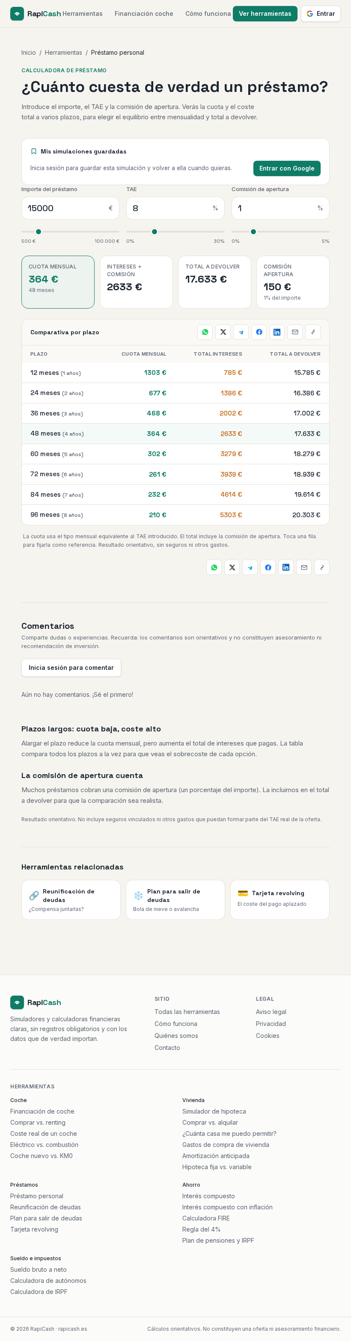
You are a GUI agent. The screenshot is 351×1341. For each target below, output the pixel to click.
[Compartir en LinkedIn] (277, 332)
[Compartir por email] (295, 332)
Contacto (167, 1047)
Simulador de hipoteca (214, 1111)
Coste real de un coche (43, 1133)
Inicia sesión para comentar (71, 667)
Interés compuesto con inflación (227, 1207)
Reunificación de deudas (45, 1207)
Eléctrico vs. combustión (44, 1144)
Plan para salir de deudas (46, 1218)
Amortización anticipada (216, 1155)
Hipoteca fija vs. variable (217, 1166)
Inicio (28, 52)
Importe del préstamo (49, 189)
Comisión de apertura (260, 189)
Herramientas (82, 13)
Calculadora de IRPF (39, 1291)
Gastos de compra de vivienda (225, 1144)
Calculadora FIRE (206, 1218)
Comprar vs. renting (37, 1122)
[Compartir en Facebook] (259, 332)
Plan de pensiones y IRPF (218, 1240)
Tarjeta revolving (34, 1229)
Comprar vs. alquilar (210, 1122)
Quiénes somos (176, 1035)
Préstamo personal (36, 1196)
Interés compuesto (208, 1196)
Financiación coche (144, 13)
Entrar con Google (287, 168)
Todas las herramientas (187, 1011)
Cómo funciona (208, 13)
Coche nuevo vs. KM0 (41, 1155)
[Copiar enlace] (313, 332)
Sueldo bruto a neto (38, 1269)
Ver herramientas (265, 13)
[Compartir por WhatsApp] (205, 332)
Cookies (268, 1035)
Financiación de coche (42, 1111)
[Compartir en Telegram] (241, 332)
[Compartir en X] (223, 332)
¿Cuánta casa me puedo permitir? (229, 1133)
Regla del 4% (201, 1229)
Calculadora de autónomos (48, 1280)
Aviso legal (271, 1011)
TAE (131, 189)
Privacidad (271, 1023)
